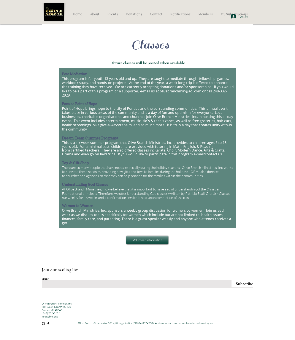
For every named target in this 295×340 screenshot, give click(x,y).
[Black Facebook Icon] (48, 323)
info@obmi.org (50, 316)
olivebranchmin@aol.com (180, 91)
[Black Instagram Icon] (43, 323)
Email (45, 278)
